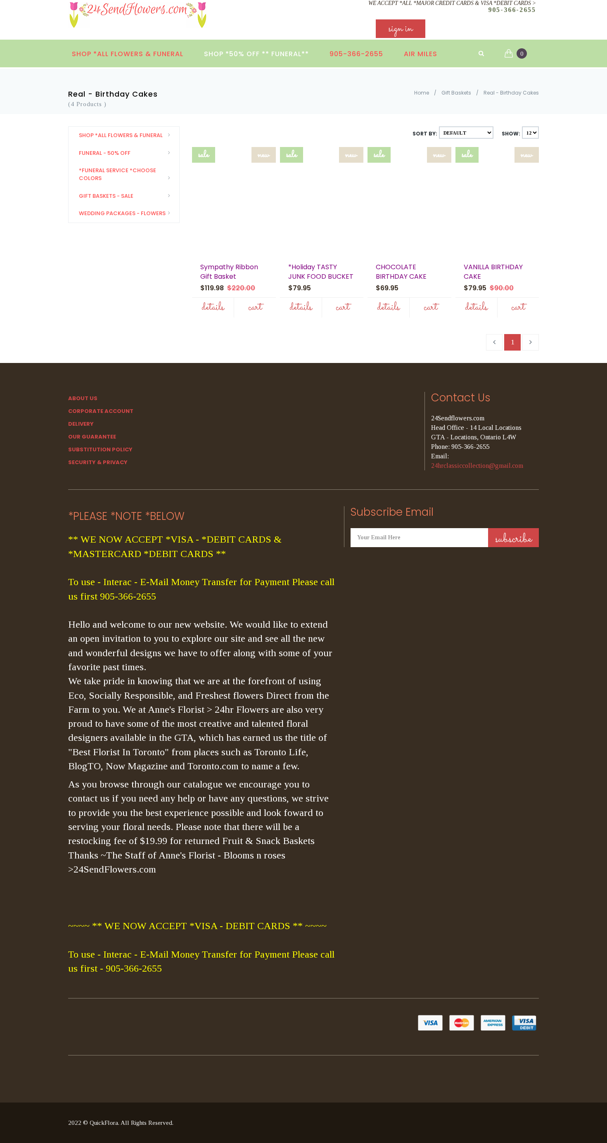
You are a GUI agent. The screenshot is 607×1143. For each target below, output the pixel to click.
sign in (401, 28)
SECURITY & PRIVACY (98, 462)
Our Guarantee (92, 437)
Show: (511, 133)
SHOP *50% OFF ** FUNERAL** (256, 54)
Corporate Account (100, 411)
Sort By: (425, 133)
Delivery (81, 424)
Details (213, 307)
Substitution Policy (100, 449)
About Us (82, 398)
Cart (255, 307)
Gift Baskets (456, 92)
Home (421, 92)
